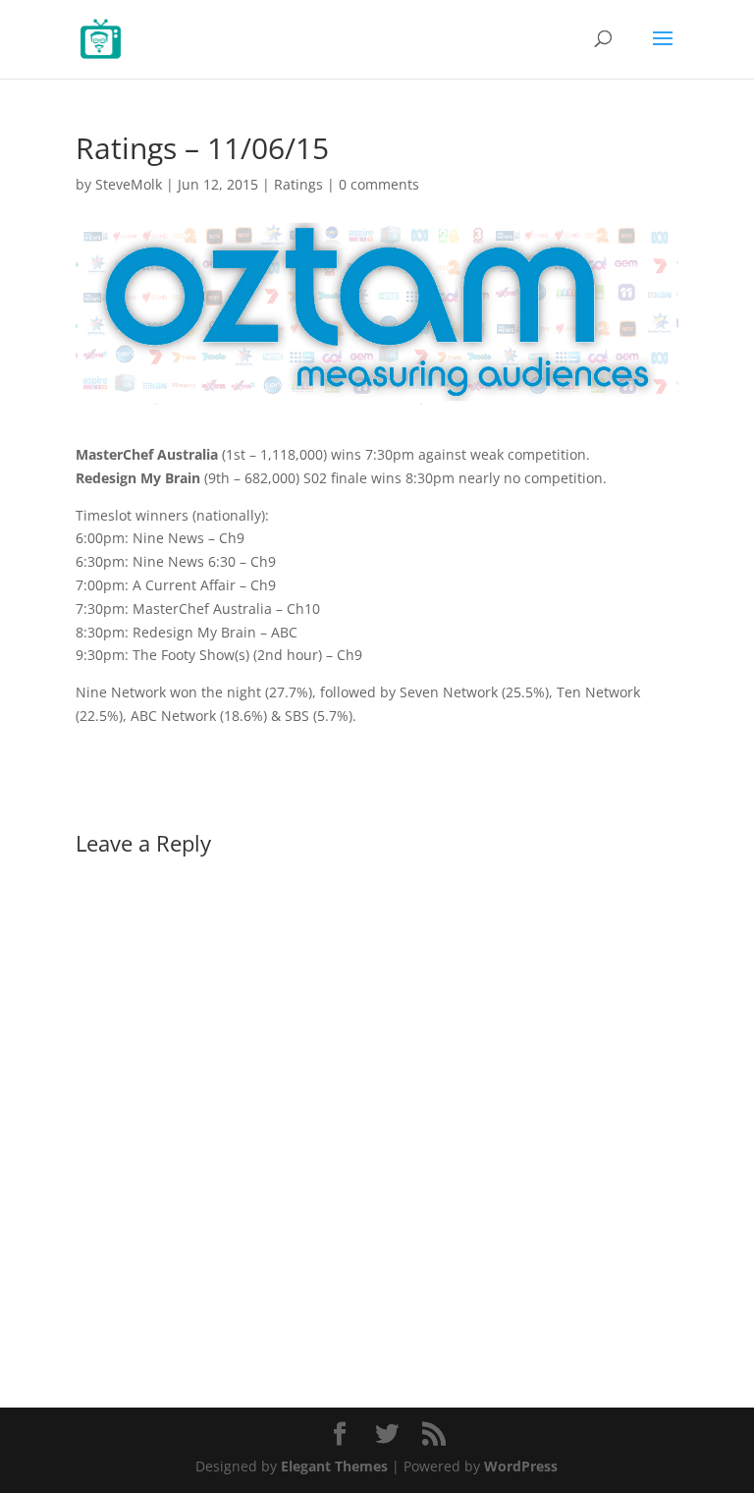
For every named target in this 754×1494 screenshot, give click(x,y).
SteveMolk (128, 184)
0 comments (379, 184)
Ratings (298, 184)
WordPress (521, 1466)
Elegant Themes (334, 1466)
